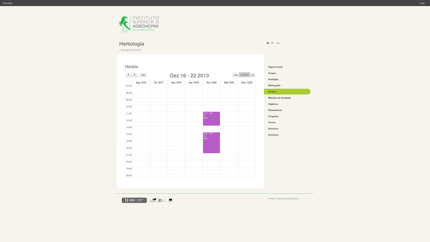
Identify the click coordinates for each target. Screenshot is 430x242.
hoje (143, 74)
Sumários (273, 134)
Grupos (272, 73)
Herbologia (131, 43)
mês (236, 74)
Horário (272, 91)
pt (272, 43)
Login (422, 3)
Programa (273, 116)
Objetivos (273, 104)
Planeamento (275, 110)
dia (252, 74)
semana (244, 74)
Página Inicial (275, 66)
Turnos (271, 122)
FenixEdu (8, 3)
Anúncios (273, 128)
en (278, 43)
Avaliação (273, 79)
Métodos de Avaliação (279, 97)
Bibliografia (274, 85)
